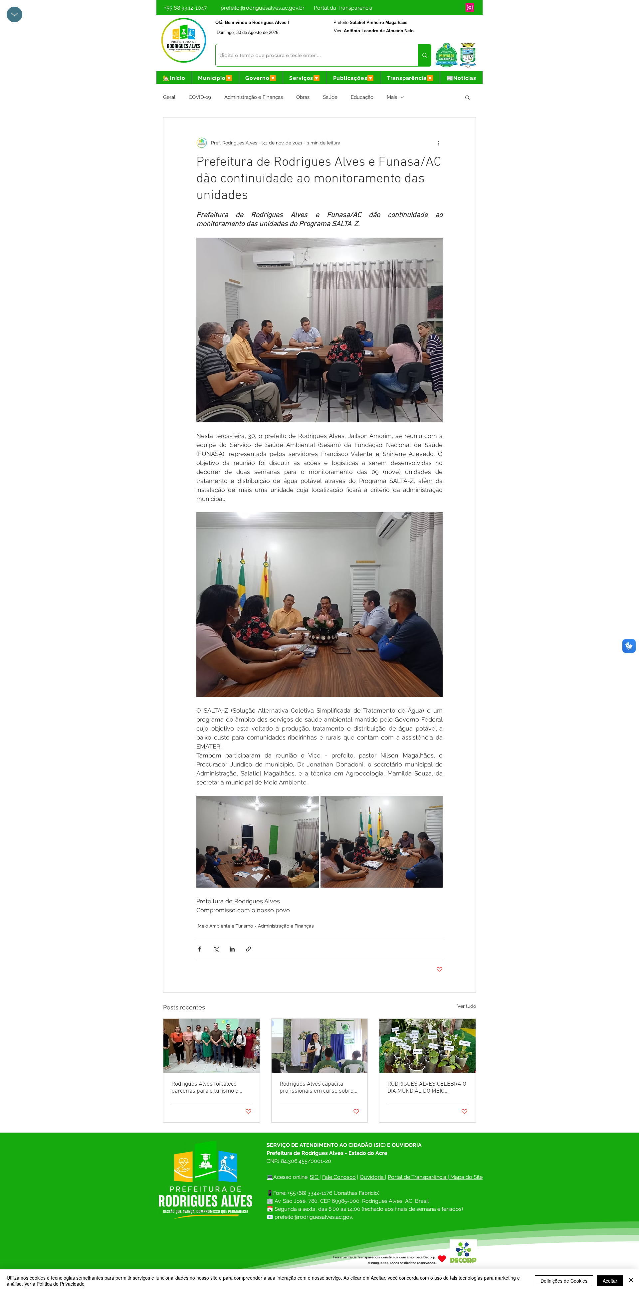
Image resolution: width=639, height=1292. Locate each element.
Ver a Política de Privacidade (54, 1283)
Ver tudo (466, 1006)
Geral (169, 97)
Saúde (330, 97)
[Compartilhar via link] (248, 949)
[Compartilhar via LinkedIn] (232, 949)
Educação (362, 97)
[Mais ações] (439, 143)
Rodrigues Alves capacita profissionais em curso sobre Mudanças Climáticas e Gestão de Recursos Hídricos (318, 1088)
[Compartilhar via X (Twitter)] (216, 949)
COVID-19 (200, 97)
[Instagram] (470, 7)
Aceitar (610, 1280)
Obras (303, 97)
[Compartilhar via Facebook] (199, 949)
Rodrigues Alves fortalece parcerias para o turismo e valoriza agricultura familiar (206, 1088)
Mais (392, 97)
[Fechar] (631, 1281)
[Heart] (442, 1258)
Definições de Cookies (563, 1280)
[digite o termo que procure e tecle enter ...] (424, 55)
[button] (215, 78)
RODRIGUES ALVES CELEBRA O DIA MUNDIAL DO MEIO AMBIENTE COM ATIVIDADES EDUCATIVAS (426, 1088)
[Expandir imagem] (257, 842)
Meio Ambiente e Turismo (225, 926)
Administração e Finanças (253, 97)
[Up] (14, 14)
